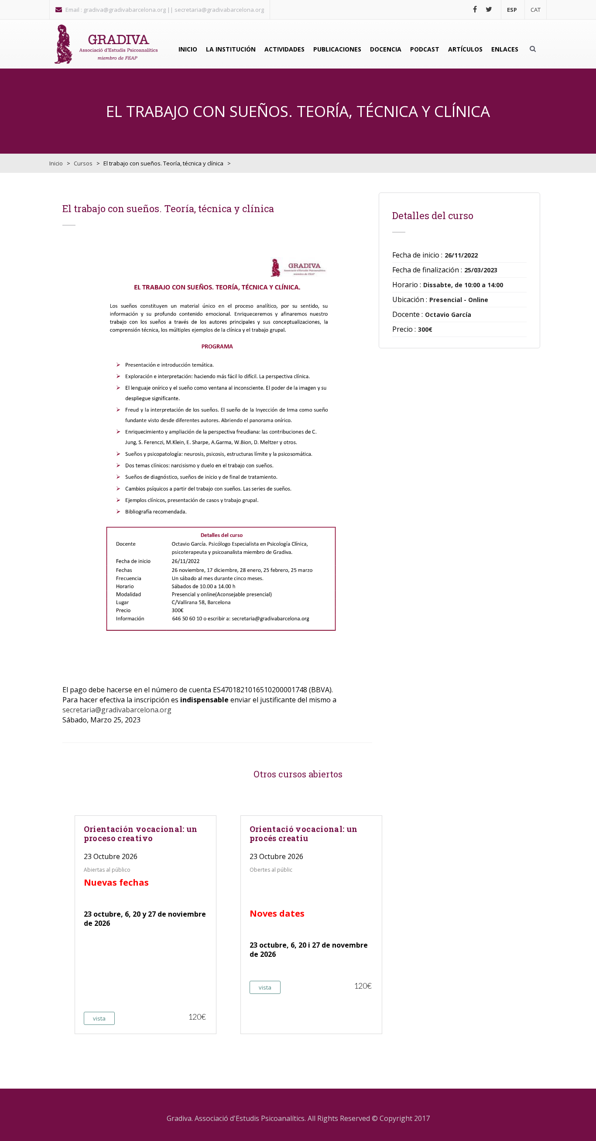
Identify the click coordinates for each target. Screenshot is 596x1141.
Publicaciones (337, 49)
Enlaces (504, 49)
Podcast (424, 49)
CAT (536, 10)
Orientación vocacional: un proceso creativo (141, 833)
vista (99, 1018)
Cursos (83, 163)
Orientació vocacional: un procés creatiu (304, 833)
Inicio (187, 49)
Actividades (284, 49)
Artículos (465, 49)
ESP (512, 10)
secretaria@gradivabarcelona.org (116, 710)
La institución (231, 49)
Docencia (385, 49)
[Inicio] (106, 44)
